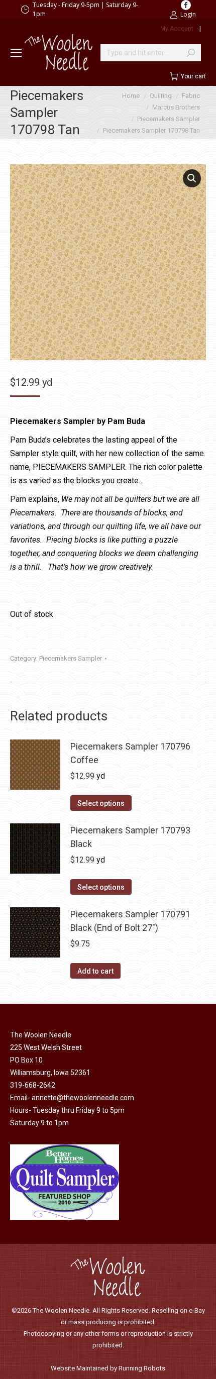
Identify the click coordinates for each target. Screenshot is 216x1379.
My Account (176, 28)
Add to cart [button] (95, 971)
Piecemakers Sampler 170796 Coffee (130, 753)
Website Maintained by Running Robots (108, 1368)
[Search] (191, 52)
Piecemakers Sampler (70, 658)
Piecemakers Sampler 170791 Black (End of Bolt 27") (130, 921)
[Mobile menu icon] (16, 53)
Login (188, 14)
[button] (192, 178)
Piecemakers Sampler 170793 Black (130, 837)
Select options (101, 803)
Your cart (193, 76)
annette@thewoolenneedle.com (83, 1098)
